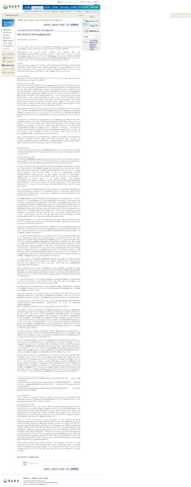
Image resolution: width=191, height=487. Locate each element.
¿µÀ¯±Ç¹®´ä (47, 11)
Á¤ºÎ (28, 30)
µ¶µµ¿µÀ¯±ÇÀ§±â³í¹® (66, 11)
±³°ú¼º (19, 30)
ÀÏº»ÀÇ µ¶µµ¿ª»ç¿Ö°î (47, 30)
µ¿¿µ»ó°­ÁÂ (96, 11)
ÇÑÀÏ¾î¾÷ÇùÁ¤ (38, 11)
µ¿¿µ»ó (24, 30)
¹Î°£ (31, 30)
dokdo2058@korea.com (52, 482)
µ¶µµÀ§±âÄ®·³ (55, 11)
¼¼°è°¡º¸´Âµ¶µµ (77, 11)
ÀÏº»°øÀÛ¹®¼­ (37, 30)
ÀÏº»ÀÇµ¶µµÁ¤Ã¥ (87, 11)
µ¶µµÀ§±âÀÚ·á (29, 11)
